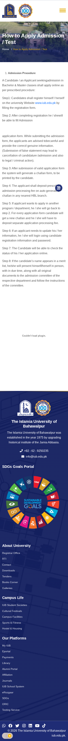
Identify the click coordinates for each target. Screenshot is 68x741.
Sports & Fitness (11, 622)
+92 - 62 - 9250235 (35, 450)
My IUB (6, 645)
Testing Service (11, 709)
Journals (7, 680)
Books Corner (10, 582)
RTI (4, 558)
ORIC (5, 704)
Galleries (7, 588)
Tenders (6, 576)
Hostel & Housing (12, 628)
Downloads (8, 570)
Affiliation (7, 674)
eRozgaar (7, 692)
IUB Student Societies (14, 605)
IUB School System (13, 686)
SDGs (5, 698)
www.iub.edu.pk (45, 102)
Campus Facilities (12, 616)
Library (6, 663)
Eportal (6, 651)
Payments (8, 657)
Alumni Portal (9, 669)
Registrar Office (11, 553)
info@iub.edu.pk (35, 456)
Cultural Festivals (12, 611)
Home (5, 49)
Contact (6, 564)
